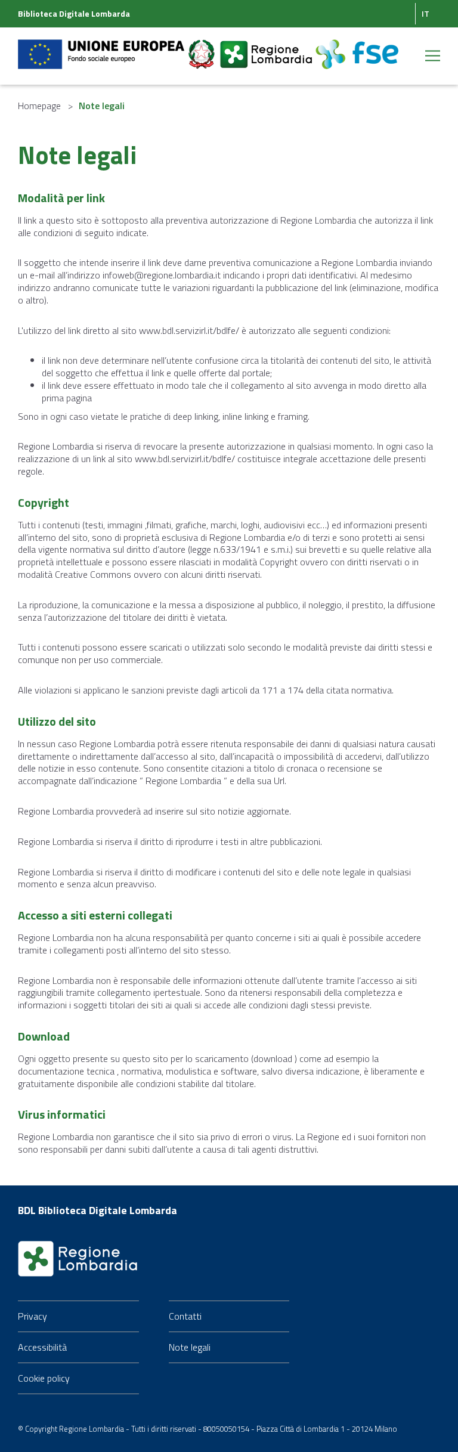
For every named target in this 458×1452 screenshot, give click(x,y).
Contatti (185, 1316)
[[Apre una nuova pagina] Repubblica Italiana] (203, 47)
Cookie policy (44, 1378)
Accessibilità (42, 1347)
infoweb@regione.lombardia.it (162, 275)
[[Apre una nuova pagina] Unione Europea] (102, 47)
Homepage (39, 105)
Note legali (190, 1347)
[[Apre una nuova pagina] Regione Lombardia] (267, 47)
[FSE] (356, 47)
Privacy (32, 1316)
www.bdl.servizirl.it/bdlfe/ (189, 330)
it (425, 13)
